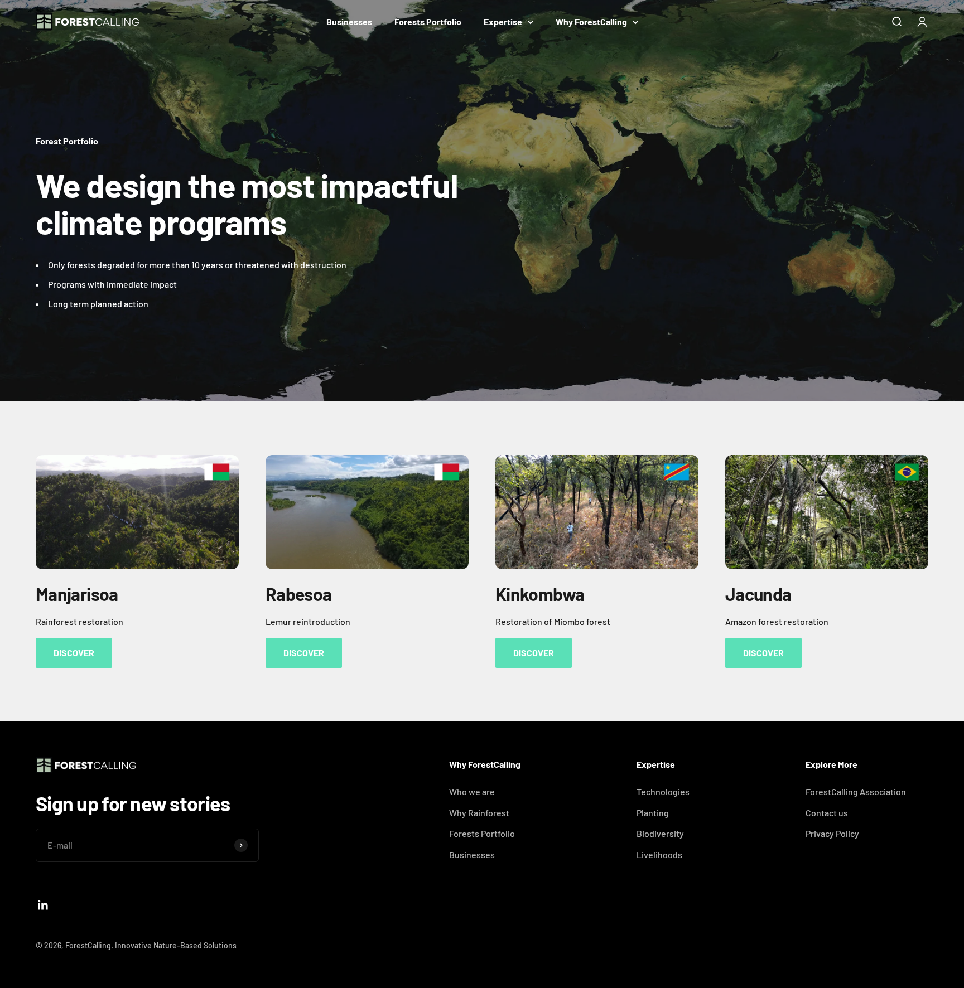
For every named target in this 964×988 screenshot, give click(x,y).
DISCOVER (74, 652)
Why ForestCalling (591, 21)
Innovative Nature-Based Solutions (176, 945)
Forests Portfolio (427, 21)
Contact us (827, 812)
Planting (653, 812)
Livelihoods (659, 854)
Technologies (663, 791)
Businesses (349, 21)
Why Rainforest (479, 812)
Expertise (503, 21)
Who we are (472, 791)
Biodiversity (660, 833)
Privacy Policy (832, 833)
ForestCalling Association (856, 791)
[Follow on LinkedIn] (43, 905)
